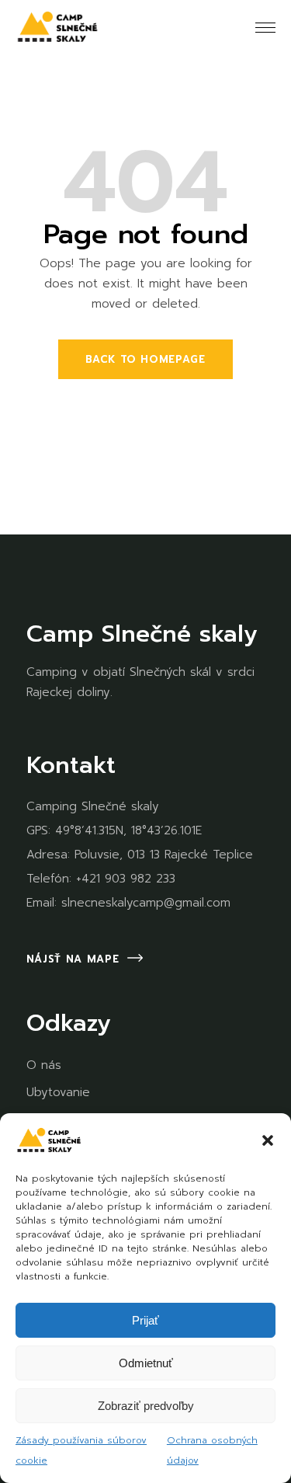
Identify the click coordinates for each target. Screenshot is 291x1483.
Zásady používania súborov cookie (81, 1450)
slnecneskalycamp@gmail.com (145, 902)
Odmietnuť (146, 1363)
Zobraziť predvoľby (146, 1405)
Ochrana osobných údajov (212, 1450)
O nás (43, 1065)
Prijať (145, 1320)
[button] (267, 1140)
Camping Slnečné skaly (92, 806)
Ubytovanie (58, 1092)
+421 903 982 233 (125, 878)
